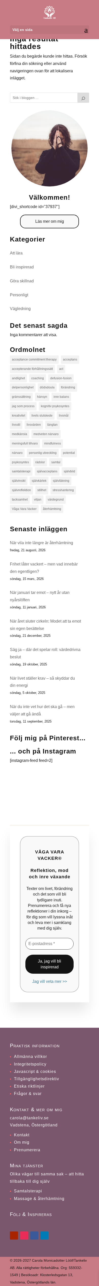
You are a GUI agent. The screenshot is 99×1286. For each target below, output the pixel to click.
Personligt (19, 295)
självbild (69, 471)
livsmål (64, 415)
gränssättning (21, 397)
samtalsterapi (21, 471)
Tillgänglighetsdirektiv (36, 1079)
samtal (55, 462)
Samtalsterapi (28, 1191)
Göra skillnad (22, 281)
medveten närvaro (46, 434)
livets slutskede (42, 415)
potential (69, 453)
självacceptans (47, 471)
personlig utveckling (43, 453)
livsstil (16, 424)
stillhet (41, 490)
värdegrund (56, 499)
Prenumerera (27, 1150)
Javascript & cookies (35, 1071)
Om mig (21, 1142)
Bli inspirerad (22, 267)
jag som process (23, 406)
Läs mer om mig (49, 221)
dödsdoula (47, 387)
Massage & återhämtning (39, 1198)
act (61, 369)
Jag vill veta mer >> (49, 981)
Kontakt (21, 1135)
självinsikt (18, 481)
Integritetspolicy (30, 1064)
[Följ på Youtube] (14, 1235)
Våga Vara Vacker (24, 509)
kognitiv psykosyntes (55, 406)
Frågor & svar (28, 1093)
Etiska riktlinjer (29, 1086)
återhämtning (52, 509)
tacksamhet (20, 499)
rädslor (40, 462)
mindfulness (52, 443)
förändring (68, 387)
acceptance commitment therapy (34, 359)
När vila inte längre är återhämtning (41, 543)
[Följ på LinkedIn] (44, 1235)
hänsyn (42, 397)
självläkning (61, 481)
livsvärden (34, 424)
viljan (37, 499)
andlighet (18, 378)
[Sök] (83, 98)
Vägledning (20, 308)
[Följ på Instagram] (24, 1235)
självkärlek (39, 481)
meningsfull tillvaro (25, 443)
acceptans (70, 359)
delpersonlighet (23, 387)
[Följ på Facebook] (34, 1235)
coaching (37, 378)
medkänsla (19, 434)
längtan (52, 424)
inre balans (61, 397)
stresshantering (63, 490)
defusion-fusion (61, 378)
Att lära (16, 253)
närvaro (17, 453)
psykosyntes (20, 462)
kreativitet (18, 415)
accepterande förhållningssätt (32, 369)
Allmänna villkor (30, 1056)
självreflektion (21, 490)
